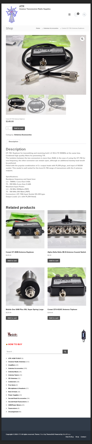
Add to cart (18, 128)
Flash (42, 434)
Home (38, 28)
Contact (83, 437)
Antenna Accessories (50, 28)
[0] (76, 15)
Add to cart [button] (12, 261)
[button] (82, 39)
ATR (21, 6)
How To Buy (70, 437)
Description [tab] (13, 141)
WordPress (67, 434)
